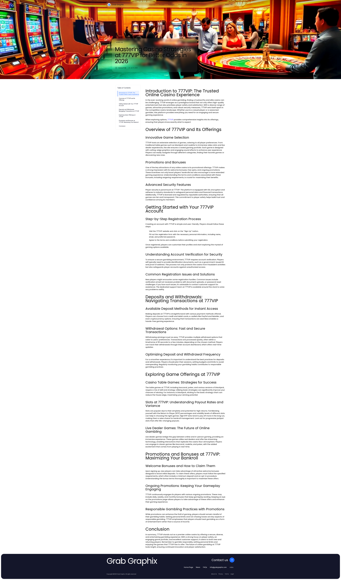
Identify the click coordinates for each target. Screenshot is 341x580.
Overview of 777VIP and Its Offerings (127, 99)
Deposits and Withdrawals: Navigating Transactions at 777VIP (129, 110)
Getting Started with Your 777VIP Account (128, 104)
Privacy (221, 574)
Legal (232, 574)
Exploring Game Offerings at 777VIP (127, 115)
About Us (214, 574)
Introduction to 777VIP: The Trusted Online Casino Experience (129, 93)
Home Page (188, 567)
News (198, 567)
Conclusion (122, 126)
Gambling (119, 42)
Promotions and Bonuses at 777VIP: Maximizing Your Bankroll (128, 121)
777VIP (170, 120)
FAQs (205, 567)
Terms (227, 574)
